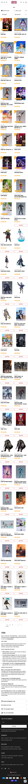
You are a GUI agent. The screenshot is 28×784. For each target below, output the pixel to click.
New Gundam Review (4, 749)
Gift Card (18, 764)
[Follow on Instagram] (2, 768)
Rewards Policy (10, 757)
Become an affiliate (9, 764)
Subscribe (14, 726)
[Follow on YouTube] (5, 768)
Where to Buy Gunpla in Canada (6, 740)
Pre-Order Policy (10, 755)
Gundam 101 (12, 746)
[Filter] (26, 10)
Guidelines (20, 749)
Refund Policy (15, 755)
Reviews (14, 764)
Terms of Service (4, 757)
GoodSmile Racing (10, 638)
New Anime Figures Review (13, 749)
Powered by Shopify (17, 775)
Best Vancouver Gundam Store (21, 738)
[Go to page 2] (20, 624)
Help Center (11, 738)
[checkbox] (5, 10)
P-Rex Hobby (12, 637)
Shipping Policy (3, 755)
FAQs (15, 738)
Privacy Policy (20, 755)
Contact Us (7, 738)
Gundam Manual (17, 746)
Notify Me (21, 225)
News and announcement (5, 746)
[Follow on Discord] (8, 768)
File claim (21, 764)
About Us (2, 738)
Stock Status (3, 764)
